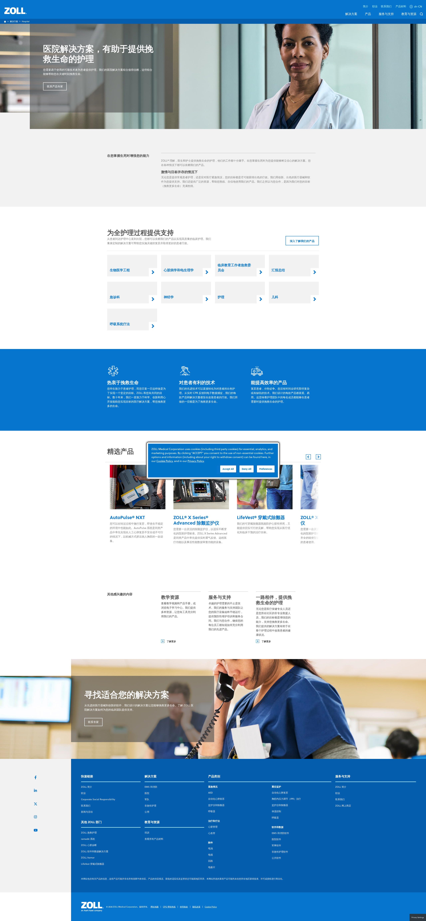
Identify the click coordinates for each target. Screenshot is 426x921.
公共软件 (276, 858)
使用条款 (184, 906)
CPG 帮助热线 (169, 906)
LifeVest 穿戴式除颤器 (92, 864)
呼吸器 (211, 811)
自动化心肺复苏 (216, 799)
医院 (147, 793)
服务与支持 (386, 14)
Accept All (228, 469)
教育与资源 (408, 14)
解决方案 (351, 14)
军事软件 (276, 845)
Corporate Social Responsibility (98, 799)
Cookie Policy (211, 906)
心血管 (211, 833)
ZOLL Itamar (88, 857)
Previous (308, 456)
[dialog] (213, 460)
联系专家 (93, 722)
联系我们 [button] (386, 6)
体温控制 (276, 811)
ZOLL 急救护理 (89, 832)
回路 (210, 861)
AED (210, 792)
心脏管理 (212, 826)
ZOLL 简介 (86, 787)
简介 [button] (366, 6)
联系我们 (85, 805)
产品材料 (401, 6)
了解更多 (171, 641)
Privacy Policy (196, 461)
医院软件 (276, 839)
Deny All (246, 469)
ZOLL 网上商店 (343, 805)
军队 (147, 799)
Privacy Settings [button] (418, 917)
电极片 (211, 867)
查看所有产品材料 (154, 839)
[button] (416, 7)
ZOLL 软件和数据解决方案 (94, 851)
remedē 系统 (88, 839)
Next (318, 456)
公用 (147, 811)
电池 (210, 848)
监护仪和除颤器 (216, 805)
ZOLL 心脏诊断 (89, 845)
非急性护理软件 (280, 851)
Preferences (265, 469)
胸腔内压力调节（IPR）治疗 (286, 799)
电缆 (210, 854)
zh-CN (418, 6)
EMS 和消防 (151, 787)
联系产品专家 (55, 86)
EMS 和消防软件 (280, 833)
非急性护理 (150, 805)
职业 (375, 6)
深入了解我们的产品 (302, 241)
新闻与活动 (87, 811)
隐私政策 (196, 906)
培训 (147, 832)
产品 (368, 14)
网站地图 (155, 906)
